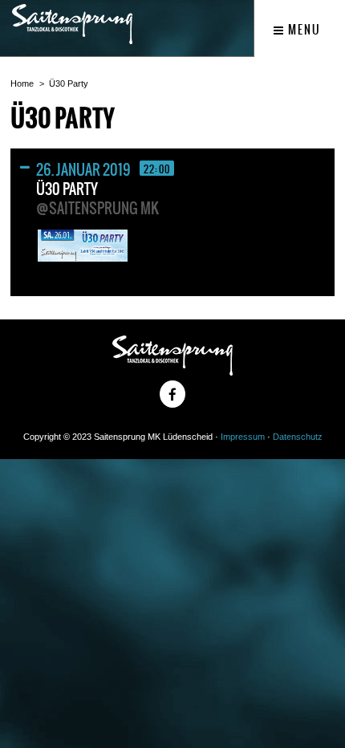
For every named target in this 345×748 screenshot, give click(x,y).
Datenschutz (298, 436)
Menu (303, 30)
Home (22, 83)
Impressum (243, 436)
